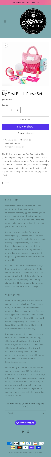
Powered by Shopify (35, 452)
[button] (5, 21)
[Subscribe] (43, 413)
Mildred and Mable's (21, 452)
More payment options (26, 133)
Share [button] (7, 183)
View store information (14, 147)
